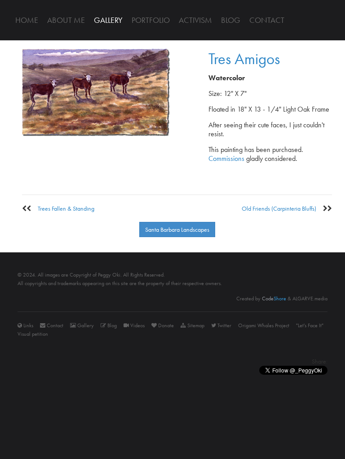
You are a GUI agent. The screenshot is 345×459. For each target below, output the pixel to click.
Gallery (108, 20)
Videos (137, 325)
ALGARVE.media (309, 298)
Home (26, 20)
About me (66, 20)
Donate (165, 325)
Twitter (223, 325)
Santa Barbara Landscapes (177, 229)
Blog (230, 20)
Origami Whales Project (263, 325)
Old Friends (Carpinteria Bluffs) (282, 208)
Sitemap (195, 325)
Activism (195, 20)
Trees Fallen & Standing (62, 208)
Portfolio (151, 20)
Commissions (226, 158)
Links (27, 325)
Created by (261, 298)
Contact (266, 20)
